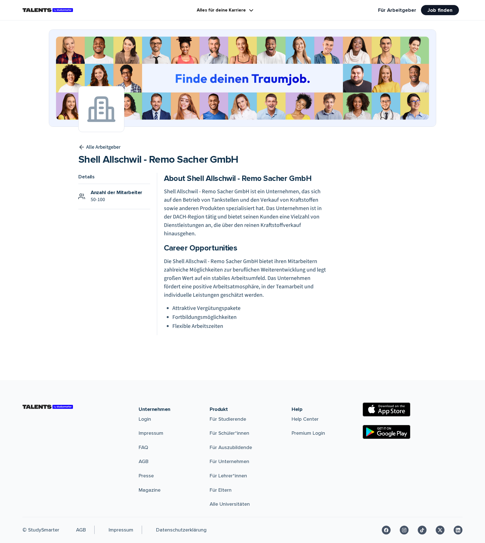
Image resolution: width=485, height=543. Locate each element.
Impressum (151, 433)
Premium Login (308, 433)
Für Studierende (228, 419)
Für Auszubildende (231, 447)
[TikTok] (422, 530)
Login (145, 419)
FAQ (143, 447)
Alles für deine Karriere (221, 10)
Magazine (150, 490)
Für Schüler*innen (229, 433)
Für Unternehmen (229, 461)
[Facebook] (386, 530)
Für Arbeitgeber (397, 10)
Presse (146, 476)
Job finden (439, 10)
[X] (440, 530)
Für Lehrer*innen (228, 476)
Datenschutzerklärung (181, 530)
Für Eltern (221, 490)
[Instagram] (404, 530)
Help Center (305, 419)
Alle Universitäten (230, 504)
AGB (143, 461)
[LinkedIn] (458, 530)
